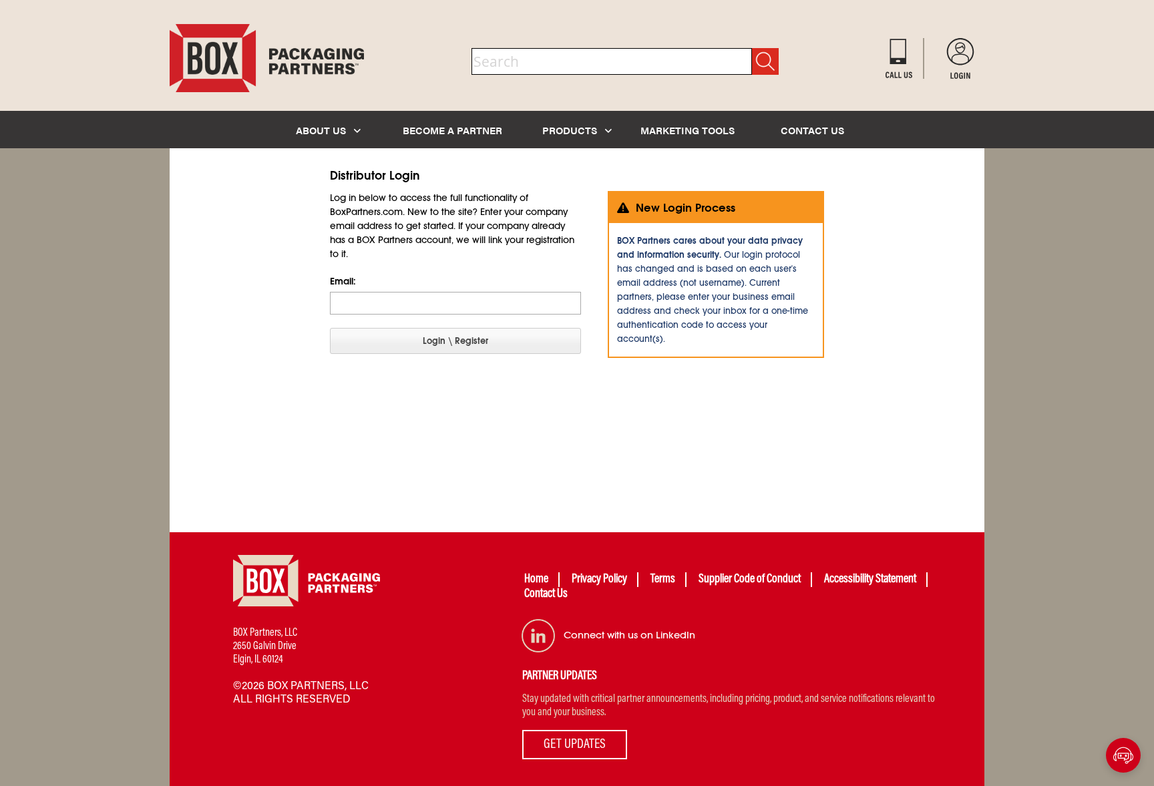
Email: (343, 281)
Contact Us (546, 594)
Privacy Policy (599, 580)
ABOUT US (322, 130)
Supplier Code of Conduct (750, 580)
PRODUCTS (571, 130)
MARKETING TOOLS (687, 130)
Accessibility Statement (870, 580)
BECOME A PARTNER (452, 130)
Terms (662, 580)
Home (536, 580)
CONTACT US (812, 130)
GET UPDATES (575, 744)
